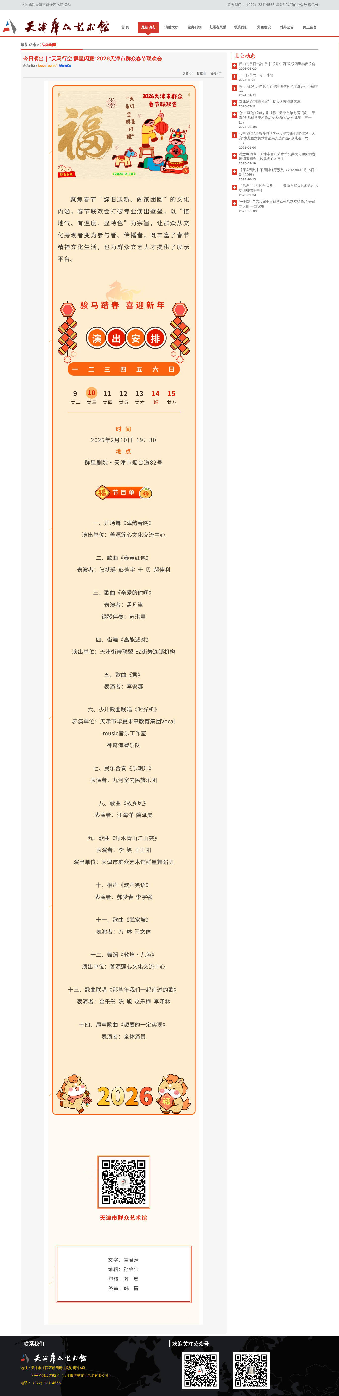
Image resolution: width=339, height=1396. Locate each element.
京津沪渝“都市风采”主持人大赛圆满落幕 (270, 101)
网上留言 (310, 27)
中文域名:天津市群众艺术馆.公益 (46, 4)
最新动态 (148, 27)
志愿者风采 (217, 27)
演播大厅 (171, 27)
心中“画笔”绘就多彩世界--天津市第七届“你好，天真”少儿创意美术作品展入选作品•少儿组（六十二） (277, 138)
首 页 (125, 27)
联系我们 (241, 27)
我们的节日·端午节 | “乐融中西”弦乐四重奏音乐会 (277, 64)
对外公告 (287, 27)
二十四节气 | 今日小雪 (256, 75)
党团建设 (264, 27)
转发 (214, 73)
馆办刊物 (195, 27)
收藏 (200, 73)
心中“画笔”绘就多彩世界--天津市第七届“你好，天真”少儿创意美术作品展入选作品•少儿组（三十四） (277, 117)
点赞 (185, 73)
